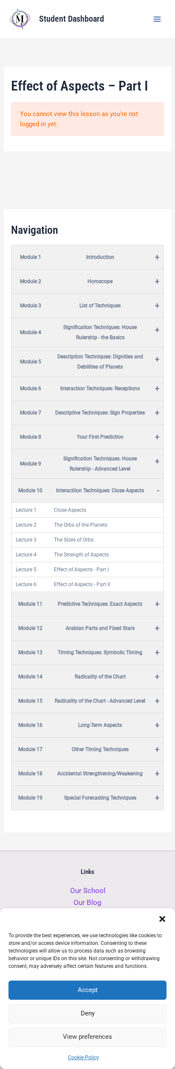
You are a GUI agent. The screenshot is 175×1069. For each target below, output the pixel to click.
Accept (88, 990)
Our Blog (87, 902)
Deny (88, 1013)
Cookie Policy (83, 1057)
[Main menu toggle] (157, 19)
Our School (87, 890)
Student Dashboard (71, 19)
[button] (162, 919)
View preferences (87, 1037)
